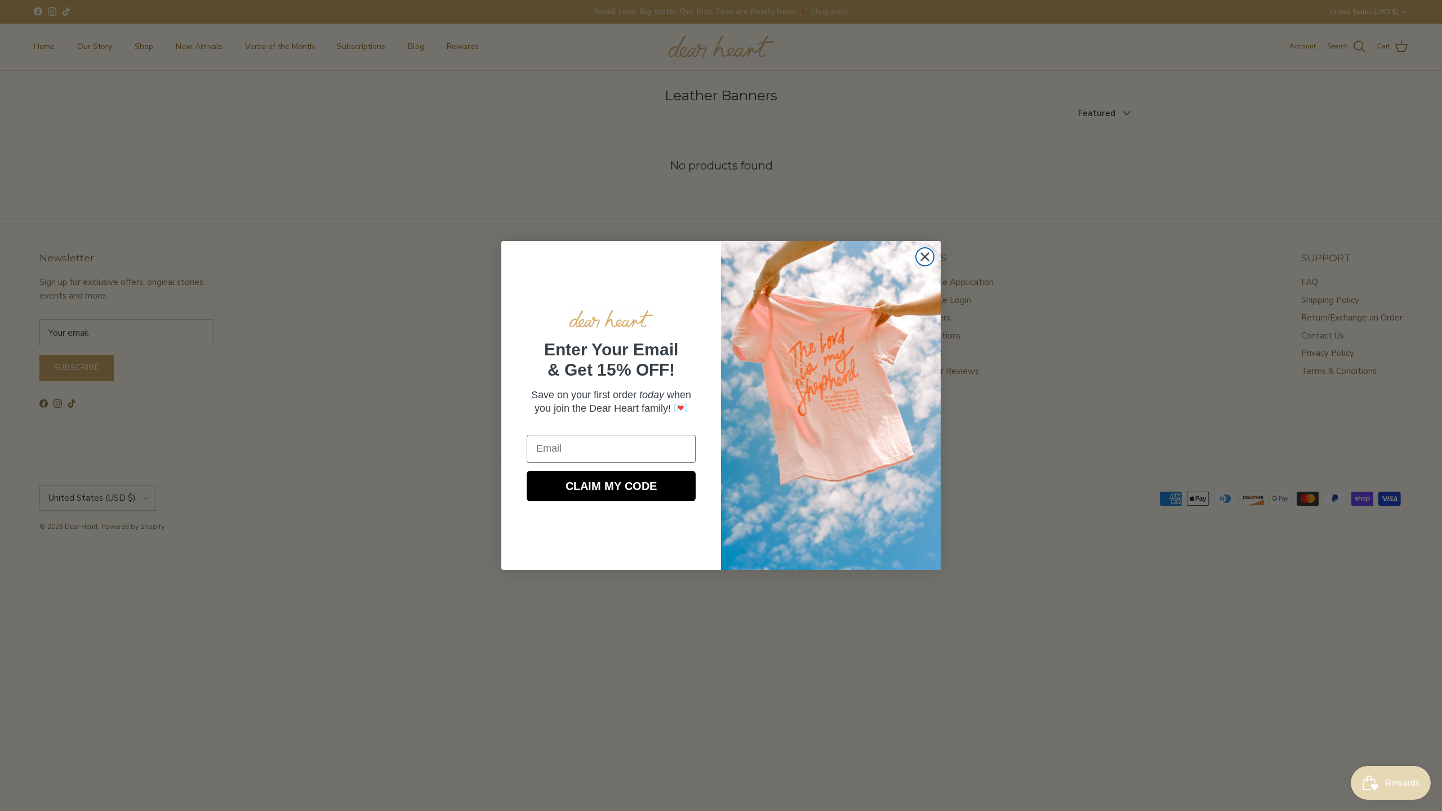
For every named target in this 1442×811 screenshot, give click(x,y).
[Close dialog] (925, 257)
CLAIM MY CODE (611, 486)
